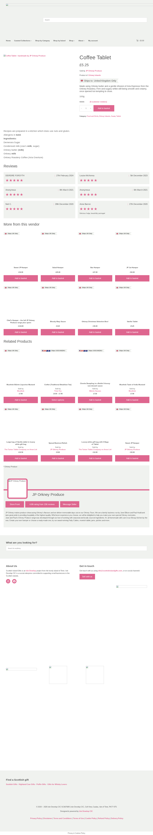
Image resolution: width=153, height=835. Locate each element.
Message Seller (70, 504)
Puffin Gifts (41, 784)
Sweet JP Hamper (21, 267)
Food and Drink (92, 116)
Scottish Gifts (11, 784)
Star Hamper (95, 267)
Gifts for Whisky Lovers (57, 784)
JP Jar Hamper (132, 267)
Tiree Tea (58, 391)
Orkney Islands (94, 75)
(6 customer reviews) (98, 102)
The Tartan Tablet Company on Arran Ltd (20, 449)
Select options (58, 400)
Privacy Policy (36, 818)
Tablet (118, 116)
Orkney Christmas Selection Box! (95, 321)
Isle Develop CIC (86, 811)
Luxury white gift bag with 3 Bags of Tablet (95, 443)
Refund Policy (104, 818)
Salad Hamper (57, 267)
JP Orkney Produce (94, 71)
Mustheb (20, 391)
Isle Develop (31, 571)
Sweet (113, 116)
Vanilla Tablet (132, 321)
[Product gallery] (39, 89)
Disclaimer (47, 818)
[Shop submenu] (74, 40)
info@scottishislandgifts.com (110, 571)
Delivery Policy (117, 818)
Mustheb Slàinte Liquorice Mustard (21, 385)
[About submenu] (84, 40)
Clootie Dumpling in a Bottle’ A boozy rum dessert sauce (95, 384)
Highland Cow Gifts (27, 784)
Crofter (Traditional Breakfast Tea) (58, 385)
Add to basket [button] (21, 278)
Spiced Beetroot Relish (58, 443)
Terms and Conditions (62, 818)
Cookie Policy (91, 818)
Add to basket (104, 108)
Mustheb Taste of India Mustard (132, 385)
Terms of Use (78, 818)
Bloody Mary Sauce (58, 321)
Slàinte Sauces (95, 391)
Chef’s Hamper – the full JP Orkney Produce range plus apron (21, 321)
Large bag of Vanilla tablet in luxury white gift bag (20, 443)
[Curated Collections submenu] (31, 40)
